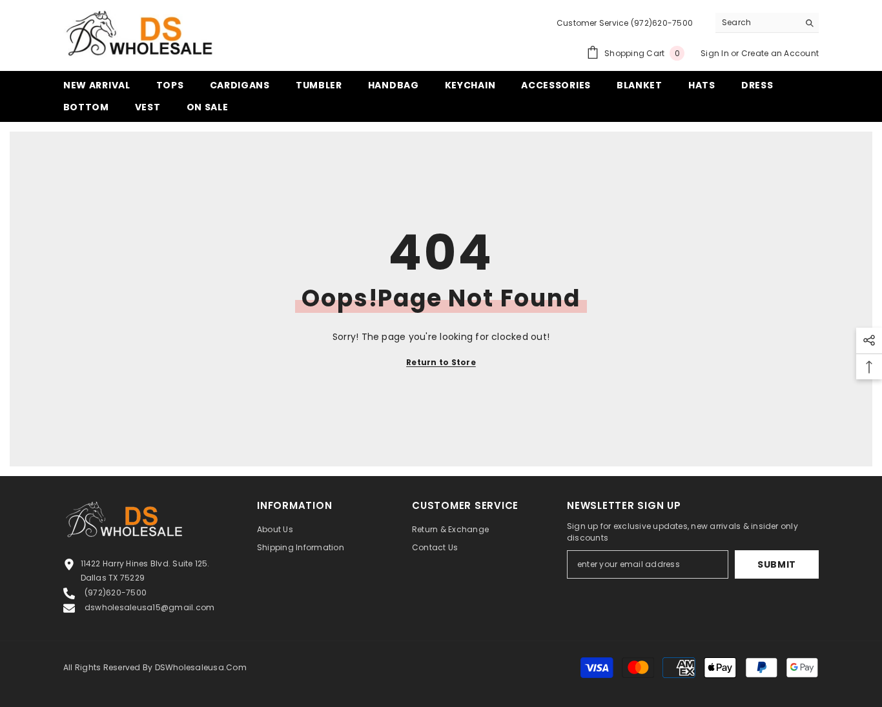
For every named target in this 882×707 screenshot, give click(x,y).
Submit (776, 564)
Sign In (715, 53)
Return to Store (441, 362)
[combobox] (757, 22)
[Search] (767, 23)
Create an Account (780, 53)
